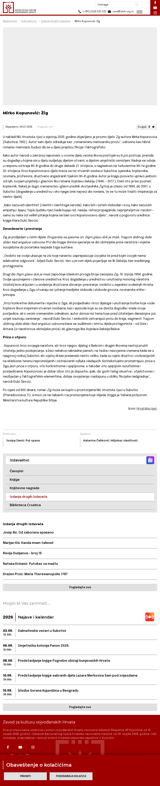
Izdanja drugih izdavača (55, 21)
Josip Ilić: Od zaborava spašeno (28, 532)
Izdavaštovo (29, 21)
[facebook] (9, 747)
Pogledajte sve (80, 587)
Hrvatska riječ (147, 408)
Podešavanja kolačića (71, 776)
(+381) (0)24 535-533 (94, 12)
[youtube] (21, 747)
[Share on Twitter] (153, 127)
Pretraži (136, 5)
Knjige (15, 480)
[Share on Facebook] (149, 127)
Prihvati (25, 776)
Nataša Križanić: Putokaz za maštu (30, 564)
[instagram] (34, 747)
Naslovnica (10, 21)
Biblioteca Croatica (25, 505)
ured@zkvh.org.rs (123, 12)
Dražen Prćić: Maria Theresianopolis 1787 (35, 574)
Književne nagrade (24, 488)
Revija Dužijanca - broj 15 (22, 553)
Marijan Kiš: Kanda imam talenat (28, 543)
